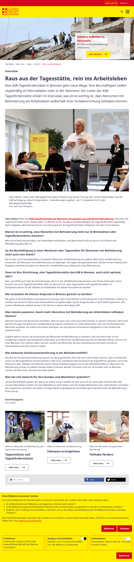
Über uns (20, 64)
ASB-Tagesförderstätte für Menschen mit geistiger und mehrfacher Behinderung (71, 218)
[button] (18, 480)
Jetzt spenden (95, 54)
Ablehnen (109, 528)
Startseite (9, 64)
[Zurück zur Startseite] (10, 11)
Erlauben (124, 528)
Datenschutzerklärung (30, 520)
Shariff (125, 486)
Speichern (124, 555)
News (29, 64)
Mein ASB (110, 3)
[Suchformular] (122, 11)
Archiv (37, 64)
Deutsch (123, 3)
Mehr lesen (14, 467)
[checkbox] (83, 538)
